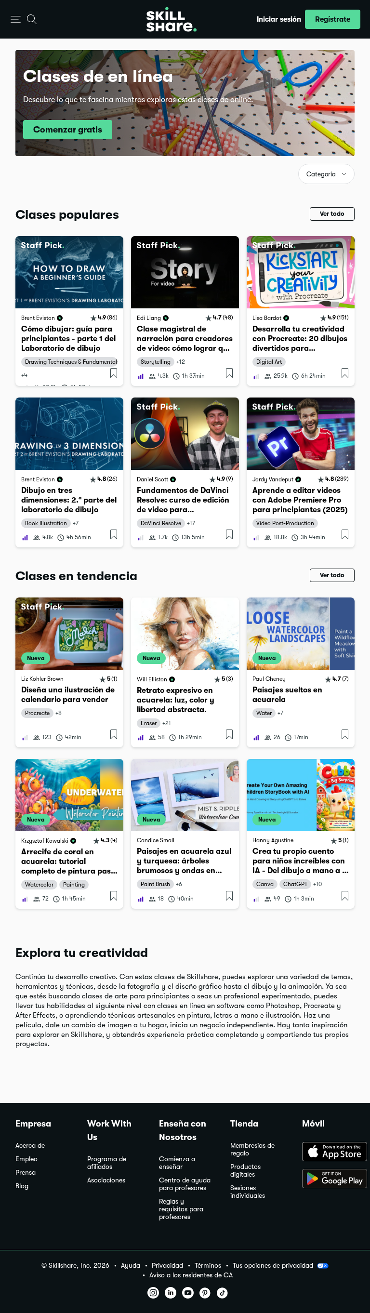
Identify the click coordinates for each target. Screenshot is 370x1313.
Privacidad (167, 1265)
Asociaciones (106, 1180)
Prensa (25, 1172)
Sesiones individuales (247, 1191)
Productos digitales (245, 1170)
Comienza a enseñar (177, 1162)
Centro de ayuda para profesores (185, 1184)
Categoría (321, 174)
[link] (69, 311)
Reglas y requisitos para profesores (181, 1209)
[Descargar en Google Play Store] (328, 1179)
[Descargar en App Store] (328, 1152)
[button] (16, 19)
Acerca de (30, 1145)
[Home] (171, 19)
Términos (208, 1265)
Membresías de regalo (252, 1149)
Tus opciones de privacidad (273, 1265)
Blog (21, 1186)
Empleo (26, 1159)
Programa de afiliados (106, 1162)
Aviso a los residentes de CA (191, 1275)
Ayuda (130, 1265)
